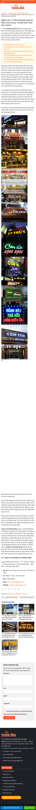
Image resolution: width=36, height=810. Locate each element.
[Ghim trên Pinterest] (15, 589)
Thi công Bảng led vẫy (9, 786)
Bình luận (6, 673)
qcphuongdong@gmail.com (16, 582)
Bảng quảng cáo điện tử (9, 780)
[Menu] (2, 6)
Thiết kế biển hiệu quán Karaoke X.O (14, 45)
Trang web (6, 703)
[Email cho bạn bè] (12, 589)
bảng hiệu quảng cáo (12, 597)
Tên (4, 688)
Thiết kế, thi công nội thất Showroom (13, 783)
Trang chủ (4, 13)
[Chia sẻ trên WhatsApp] (2, 589)
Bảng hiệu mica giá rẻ (9, 790)
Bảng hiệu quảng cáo (22, 13)
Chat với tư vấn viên (13, 808)
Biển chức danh (7, 793)
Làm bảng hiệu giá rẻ (8, 771)
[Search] (34, 6)
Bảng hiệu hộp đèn (8, 777)
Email (5, 696)
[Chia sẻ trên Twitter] (9, 589)
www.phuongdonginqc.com (17, 585)
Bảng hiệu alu (12, 13)
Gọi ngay (31, 808)
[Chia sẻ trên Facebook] (5, 589)
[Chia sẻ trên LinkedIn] (18, 589)
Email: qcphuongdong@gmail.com (12, 757)
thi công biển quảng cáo (27, 597)
